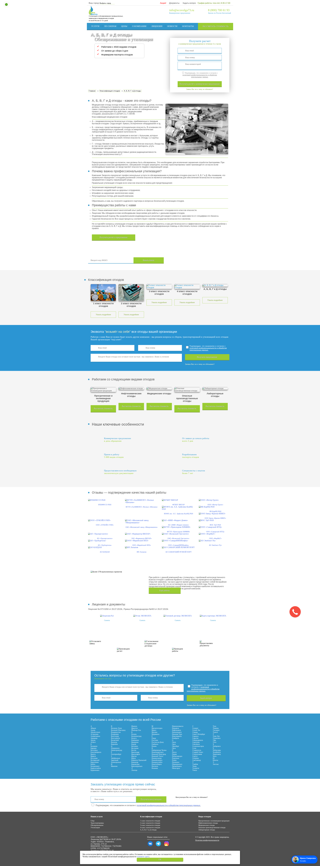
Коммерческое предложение (179, 13)
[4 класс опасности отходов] (187, 286)
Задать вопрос (189, 3)
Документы (174, 3)
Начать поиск (148, 260)
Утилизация (95, 827)
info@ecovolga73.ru (181, 10)
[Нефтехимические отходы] (131, 388)
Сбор (92, 821)
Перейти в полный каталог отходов (200, 260)
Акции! (163, 3)
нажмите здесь (143, 856)
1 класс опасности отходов (150, 821)
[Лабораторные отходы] (215, 388)
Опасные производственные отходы (211, 827)
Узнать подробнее (103, 314)
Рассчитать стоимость (215, 26)
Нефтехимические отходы (208, 823)
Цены (124, 26)
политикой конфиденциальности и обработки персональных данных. (199, 76)
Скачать (107, 620)
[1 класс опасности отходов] (103, 292)
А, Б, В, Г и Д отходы (148, 830)
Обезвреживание (97, 825)
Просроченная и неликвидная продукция (213, 821)
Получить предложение (207, 357)
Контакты (188, 26)
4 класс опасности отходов (150, 827)
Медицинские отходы (206, 825)
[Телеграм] (158, 846)
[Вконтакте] (150, 846)
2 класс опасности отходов (150, 823)
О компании (139, 26)
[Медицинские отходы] (159, 388)
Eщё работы (165, 590)
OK (160, 859)
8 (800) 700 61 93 (219, 10)
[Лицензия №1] (107, 616)
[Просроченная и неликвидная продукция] (103, 389)
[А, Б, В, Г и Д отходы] (215, 285)
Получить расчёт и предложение (114, 237)
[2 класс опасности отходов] (131, 292)
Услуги (95, 26)
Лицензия (156, 26)
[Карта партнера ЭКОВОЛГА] (213, 616)
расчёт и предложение (200, 84)
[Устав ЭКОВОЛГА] (142, 616)
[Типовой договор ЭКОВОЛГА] (178, 616)
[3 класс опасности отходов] (159, 286)
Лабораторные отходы (206, 830)
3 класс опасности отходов (150, 825)
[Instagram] (166, 846)
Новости (172, 26)
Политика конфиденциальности (207, 840)
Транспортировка (97, 823)
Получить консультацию (151, 799)
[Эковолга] (93, 14)
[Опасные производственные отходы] (187, 389)
